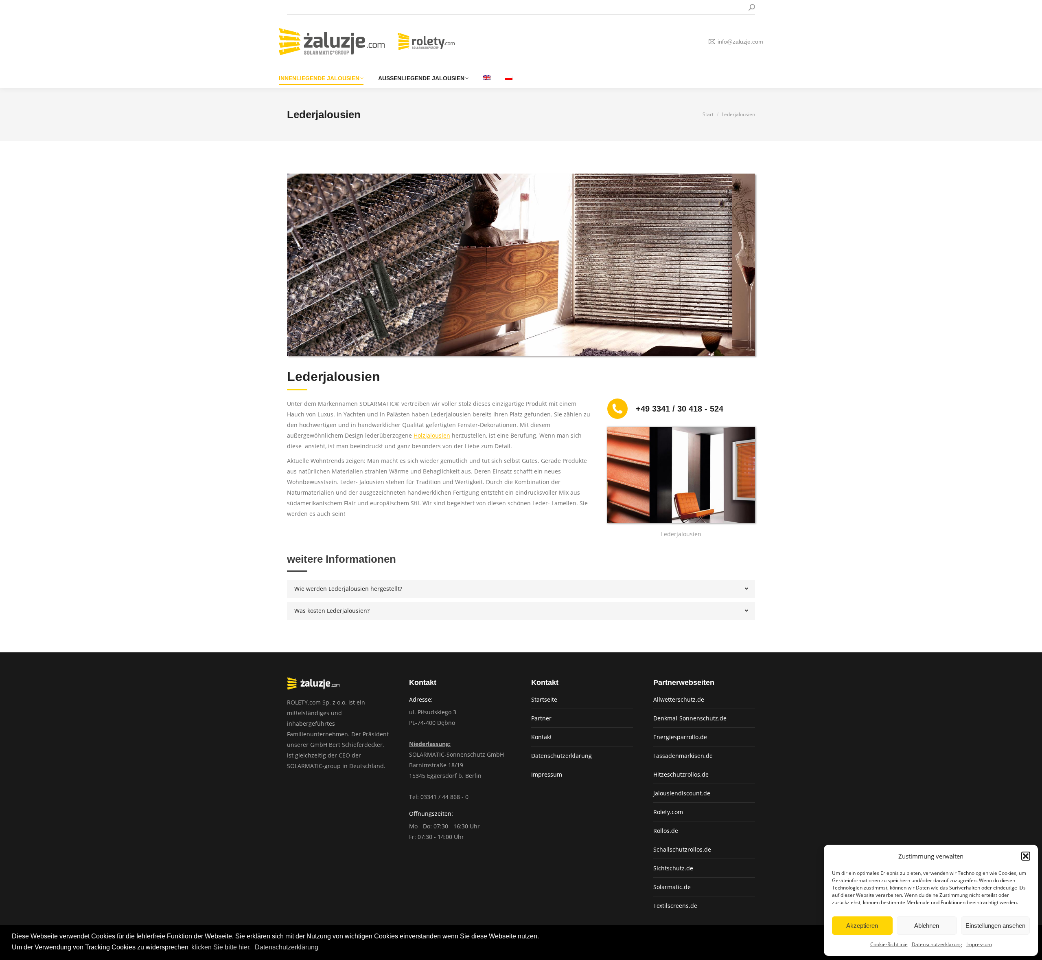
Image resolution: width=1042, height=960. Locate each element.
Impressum (979, 944)
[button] (1026, 856)
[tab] (521, 589)
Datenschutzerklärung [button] (286, 947)
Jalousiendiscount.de (681, 793)
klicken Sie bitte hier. (221, 947)
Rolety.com (668, 812)
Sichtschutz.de (673, 868)
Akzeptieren (862, 925)
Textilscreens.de (675, 905)
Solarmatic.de (672, 887)
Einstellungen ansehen (995, 925)
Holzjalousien (432, 435)
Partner (541, 718)
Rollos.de (665, 830)
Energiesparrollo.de (680, 737)
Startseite (544, 699)
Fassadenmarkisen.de (683, 756)
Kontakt (541, 737)
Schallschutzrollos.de (682, 849)
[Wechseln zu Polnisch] (508, 78)
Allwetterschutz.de (678, 699)
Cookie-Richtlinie (889, 944)
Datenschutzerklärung (937, 944)
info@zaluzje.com (740, 41)
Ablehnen (926, 925)
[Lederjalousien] (681, 474)
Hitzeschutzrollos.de (681, 774)
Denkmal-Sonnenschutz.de (690, 718)
